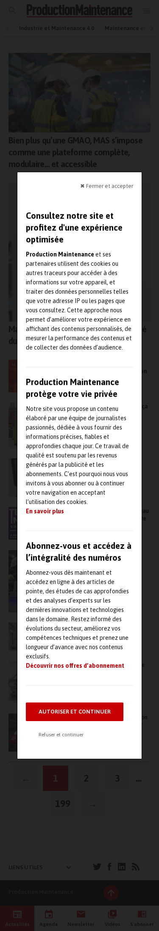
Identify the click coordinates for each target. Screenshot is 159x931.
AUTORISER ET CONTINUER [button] (75, 711)
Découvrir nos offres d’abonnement (75, 665)
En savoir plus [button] (45, 511)
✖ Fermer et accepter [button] (106, 186)
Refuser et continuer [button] (61, 735)
